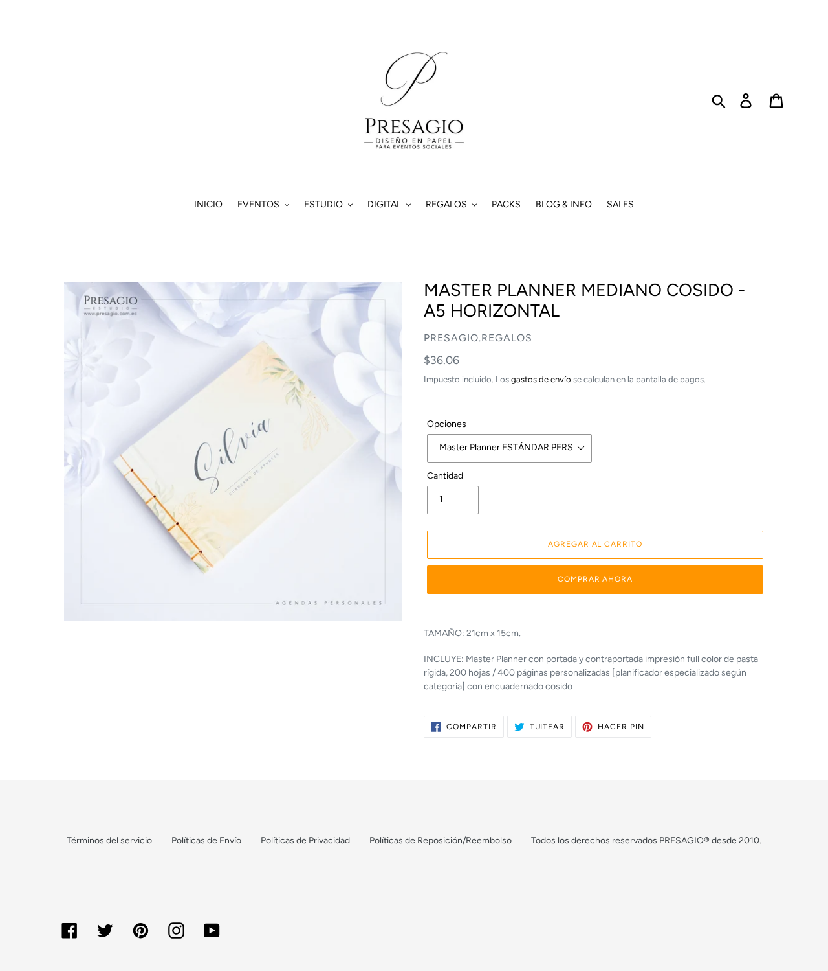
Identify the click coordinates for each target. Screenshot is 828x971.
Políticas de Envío (206, 840)
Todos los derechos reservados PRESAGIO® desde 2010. (646, 840)
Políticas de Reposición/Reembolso (440, 840)
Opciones (446, 423)
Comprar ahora (595, 579)
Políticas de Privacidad (305, 840)
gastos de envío (541, 379)
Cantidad (445, 475)
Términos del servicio (109, 840)
